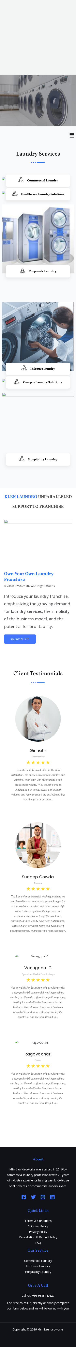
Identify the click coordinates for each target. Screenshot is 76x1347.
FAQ (38, 1243)
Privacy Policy (38, 1232)
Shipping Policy (38, 1226)
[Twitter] (33, 1197)
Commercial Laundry (38, 1261)
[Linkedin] (52, 1197)
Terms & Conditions (38, 1221)
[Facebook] (23, 1197)
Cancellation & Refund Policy (38, 1237)
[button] (38, 91)
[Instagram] (42, 1197)
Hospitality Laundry (38, 1272)
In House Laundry (38, 1266)
